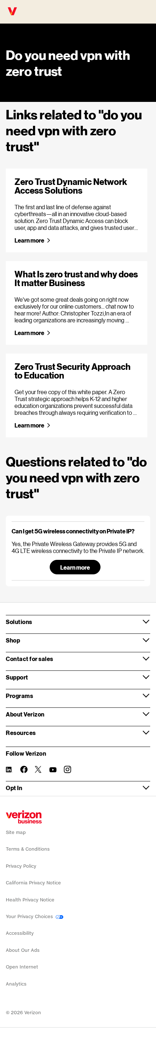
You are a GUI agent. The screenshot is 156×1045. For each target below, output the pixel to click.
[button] (78, 531)
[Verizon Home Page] (24, 817)
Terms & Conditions (28, 849)
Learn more (29, 240)
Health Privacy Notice (30, 899)
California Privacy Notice (33, 882)
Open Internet (22, 967)
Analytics (16, 984)
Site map (16, 832)
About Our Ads (23, 950)
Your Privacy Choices (30, 916)
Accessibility (20, 933)
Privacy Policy (21, 866)
